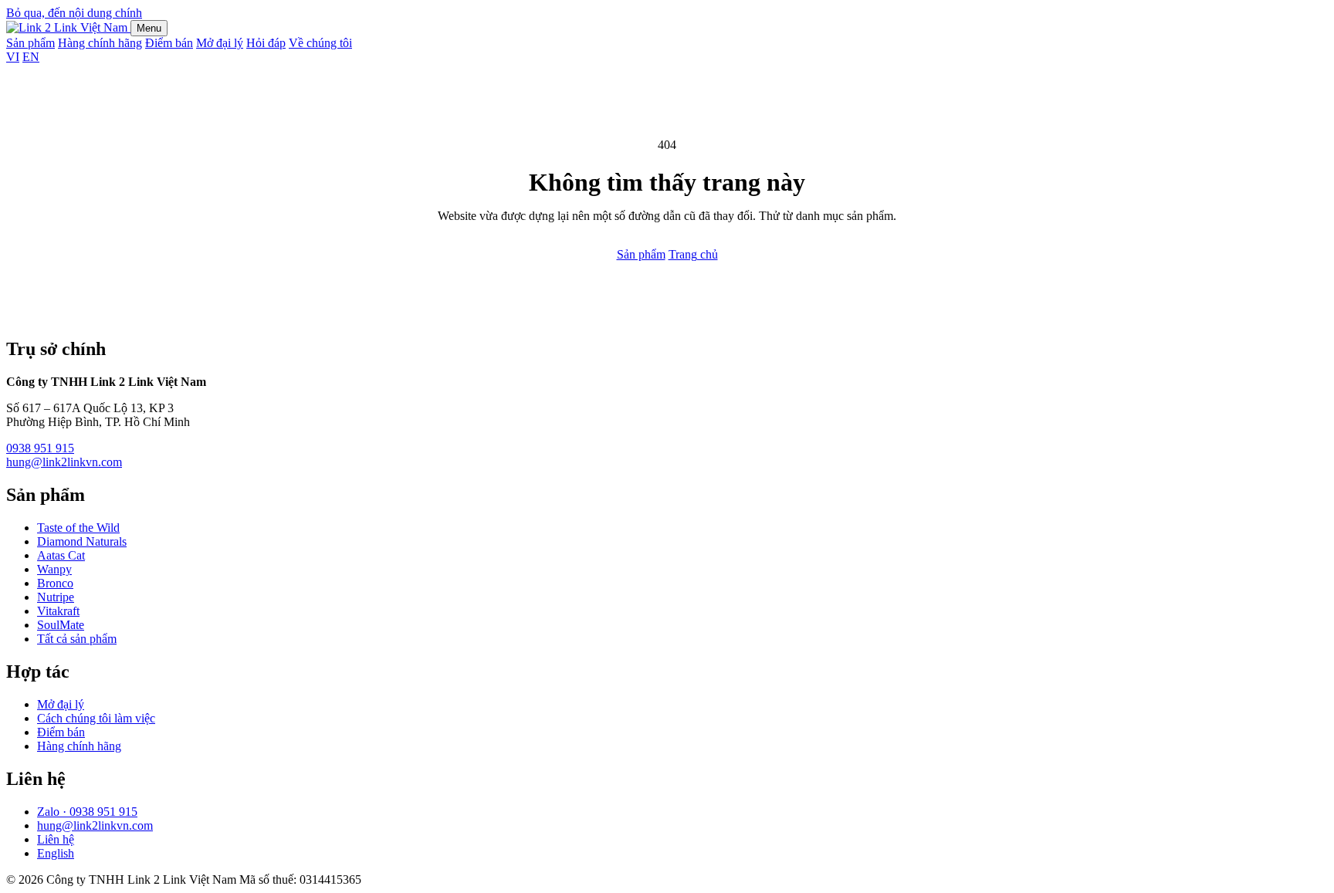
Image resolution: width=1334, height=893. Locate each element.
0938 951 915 (40, 448)
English (55, 853)
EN (30, 56)
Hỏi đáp (266, 42)
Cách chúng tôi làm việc (96, 718)
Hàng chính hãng (100, 42)
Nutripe (55, 597)
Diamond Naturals (82, 541)
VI (12, 56)
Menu (149, 28)
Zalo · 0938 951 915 (87, 811)
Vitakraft (58, 610)
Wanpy (54, 569)
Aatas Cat (61, 555)
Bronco (55, 583)
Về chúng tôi (320, 42)
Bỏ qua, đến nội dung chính (74, 12)
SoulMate (60, 624)
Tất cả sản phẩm (77, 638)
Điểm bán (169, 42)
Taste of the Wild (78, 527)
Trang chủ (693, 254)
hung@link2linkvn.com (64, 461)
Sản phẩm (30, 42)
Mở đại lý (219, 42)
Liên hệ (55, 839)
